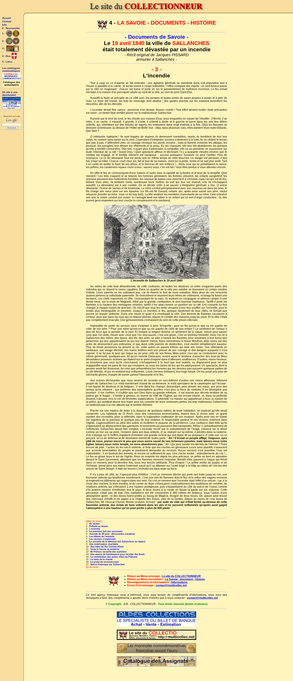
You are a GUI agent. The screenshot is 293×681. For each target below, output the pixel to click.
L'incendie (94, 529)
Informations (179, 582)
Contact (6, 21)
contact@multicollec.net (171, 585)
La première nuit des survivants (105, 531)
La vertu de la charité (101, 559)
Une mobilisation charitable (103, 544)
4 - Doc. (7, 56)
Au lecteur (94, 523)
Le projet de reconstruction (104, 562)
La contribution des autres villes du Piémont (113, 557)
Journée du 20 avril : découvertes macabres (112, 534)
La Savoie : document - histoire (185, 579)
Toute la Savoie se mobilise (104, 549)
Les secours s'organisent (102, 539)
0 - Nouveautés (11, 28)
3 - (4, 48)
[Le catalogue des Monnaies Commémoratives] (11, 76)
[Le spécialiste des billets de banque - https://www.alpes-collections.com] (11, 103)
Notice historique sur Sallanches (107, 564)
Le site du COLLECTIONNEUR (181, 576)
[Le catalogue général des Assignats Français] (11, 83)
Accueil (6, 18)
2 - (4, 41)
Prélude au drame (98, 526)
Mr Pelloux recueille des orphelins (108, 551)
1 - (4, 33)
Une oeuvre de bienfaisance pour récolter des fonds (117, 554)
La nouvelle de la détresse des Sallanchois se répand (117, 541)
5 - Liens (7, 61)
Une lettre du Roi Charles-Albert (107, 546)
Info (4, 24)
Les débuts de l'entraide (101, 536)
